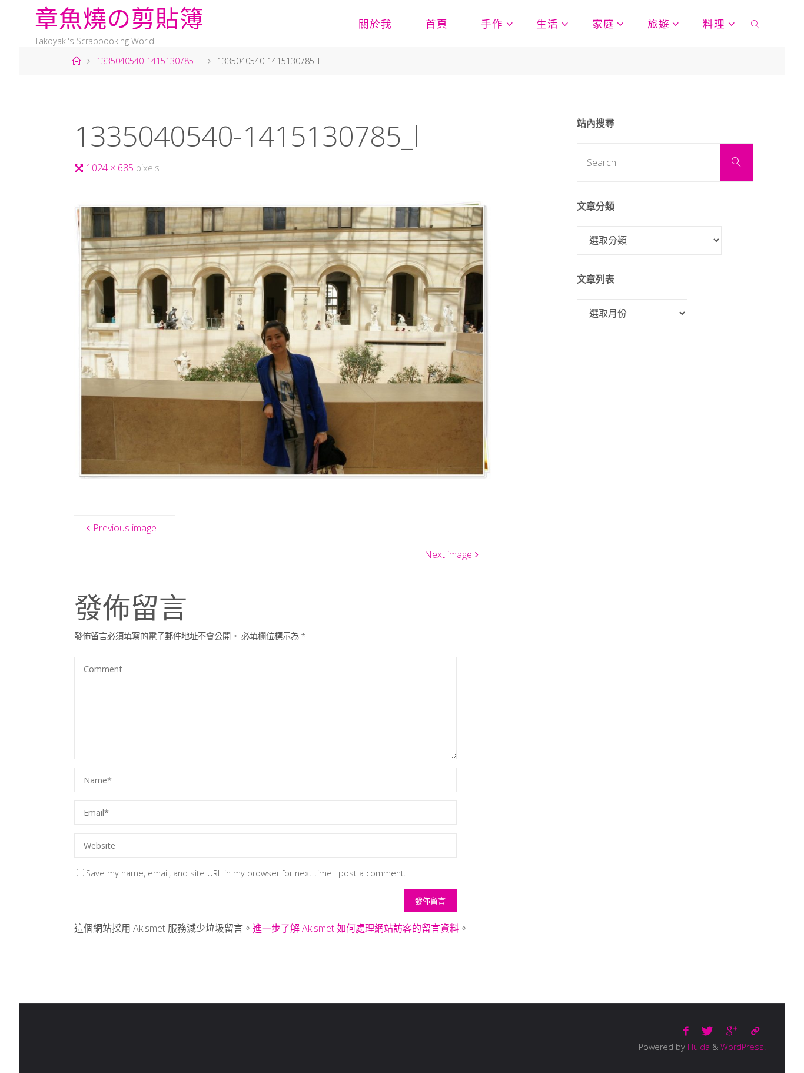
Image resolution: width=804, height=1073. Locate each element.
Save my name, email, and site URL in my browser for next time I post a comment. (246, 873)
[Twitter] (707, 1030)
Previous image (125, 527)
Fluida (697, 1046)
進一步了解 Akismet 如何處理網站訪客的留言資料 (356, 928)
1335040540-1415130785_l (148, 61)
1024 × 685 (111, 167)
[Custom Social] (755, 1030)
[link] (755, 23)
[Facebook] (686, 1030)
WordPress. (743, 1046)
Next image (448, 554)
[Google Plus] (732, 1030)
